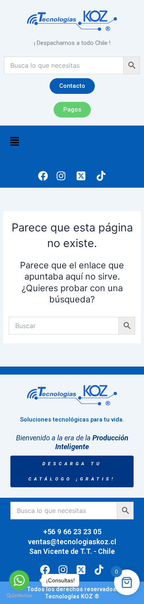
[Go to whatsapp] (19, 580)
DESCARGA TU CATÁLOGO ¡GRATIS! (72, 471)
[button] (14, 142)
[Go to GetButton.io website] (19, 595)
